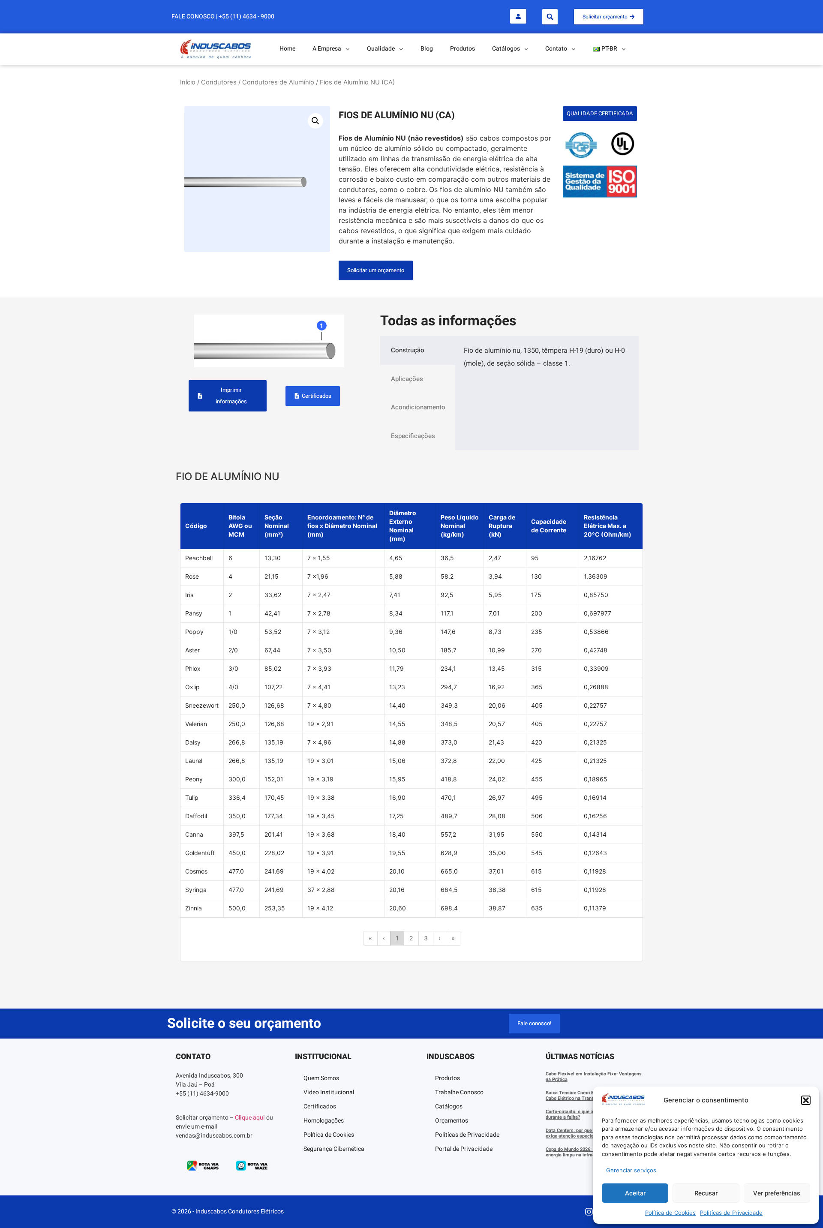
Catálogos (449, 1106)
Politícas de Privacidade (731, 1212)
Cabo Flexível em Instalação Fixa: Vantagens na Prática (594, 1076)
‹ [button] (384, 938)
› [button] (440, 938)
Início (187, 82)
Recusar (706, 1193)
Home (287, 48)
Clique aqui (250, 1117)
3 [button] (426, 938)
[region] (411, 732)
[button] (806, 1100)
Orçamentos (451, 1120)
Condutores (219, 82)
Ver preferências (776, 1193)
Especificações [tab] (413, 436)
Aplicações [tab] (407, 379)
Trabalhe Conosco (459, 1092)
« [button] (370, 938)
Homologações (323, 1120)
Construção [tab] (407, 350)
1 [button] (397, 938)
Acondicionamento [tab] (418, 407)
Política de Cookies (670, 1212)
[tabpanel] (547, 360)
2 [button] (411, 938)
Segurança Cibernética (333, 1148)
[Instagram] (589, 1211)
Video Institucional (328, 1092)
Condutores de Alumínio (278, 82)
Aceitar (635, 1193)
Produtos (462, 48)
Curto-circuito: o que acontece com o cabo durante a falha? (591, 1114)
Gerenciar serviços (631, 1170)
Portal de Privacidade (464, 1148)
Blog (427, 48)
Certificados (319, 1106)
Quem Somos (321, 1078)
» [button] (453, 938)
